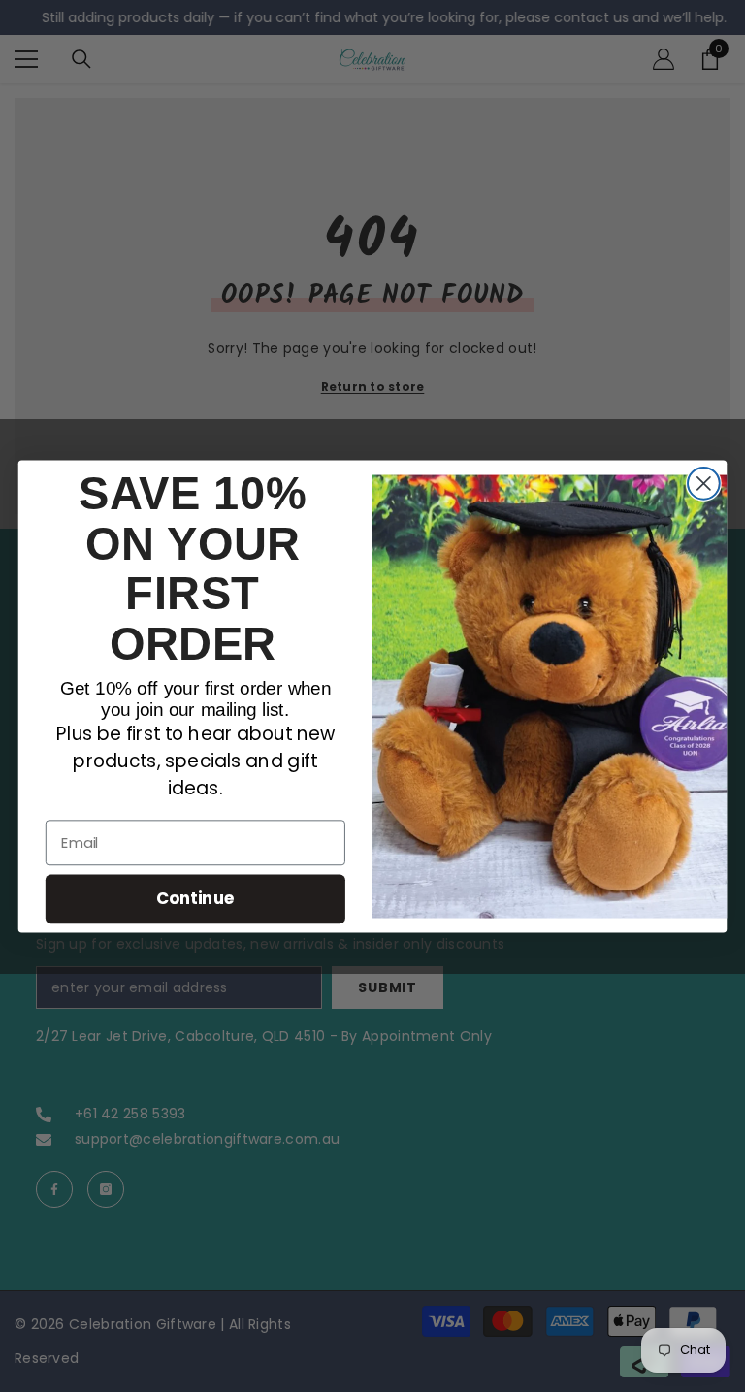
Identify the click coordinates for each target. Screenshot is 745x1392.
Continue (195, 898)
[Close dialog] (704, 483)
